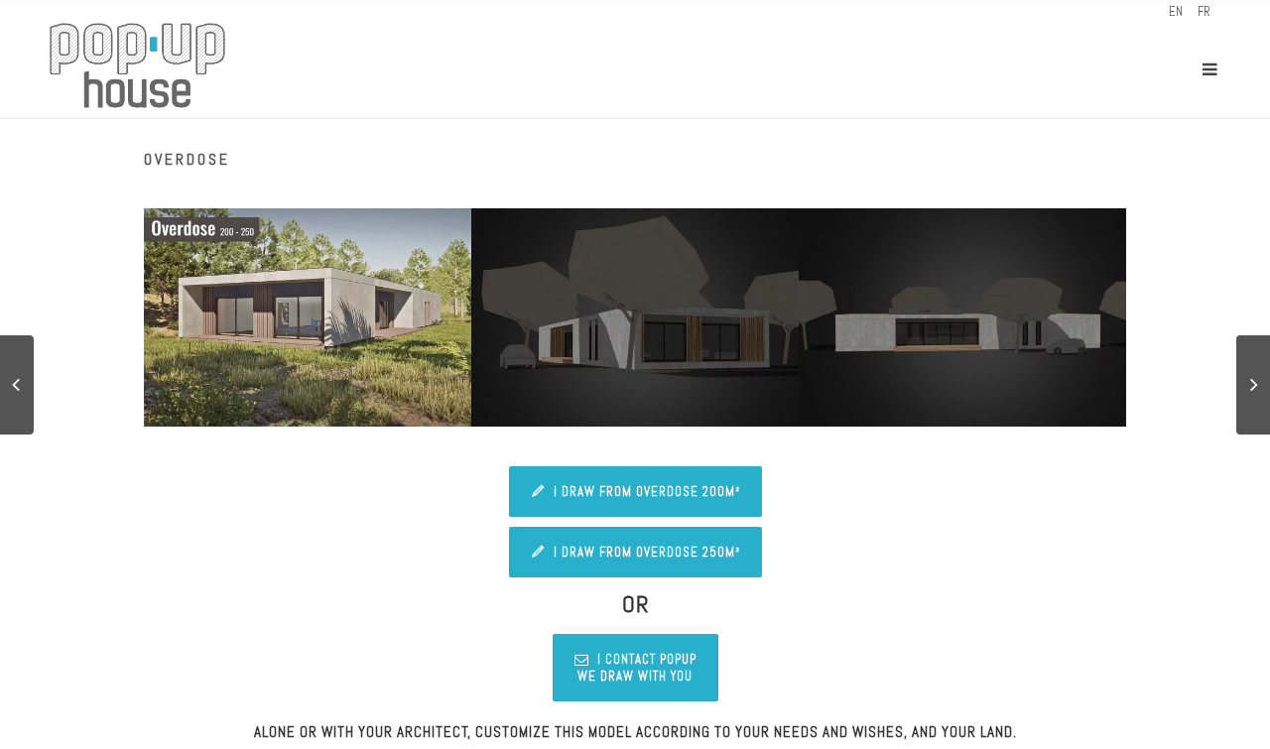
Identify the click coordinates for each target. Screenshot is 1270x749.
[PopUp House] (137, 69)
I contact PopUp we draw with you (637, 668)
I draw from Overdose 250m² (647, 552)
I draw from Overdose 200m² (647, 491)
